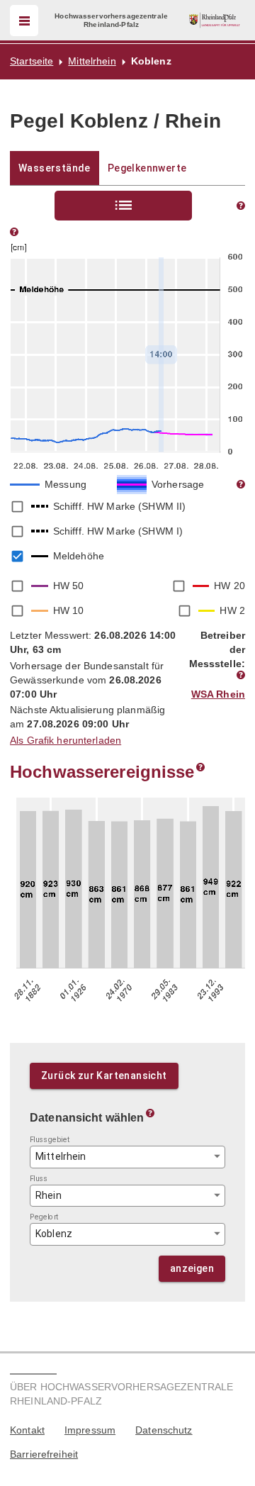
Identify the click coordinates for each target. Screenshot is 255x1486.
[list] (124, 205)
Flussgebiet (50, 1140)
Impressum (89, 1430)
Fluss (39, 1178)
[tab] (54, 168)
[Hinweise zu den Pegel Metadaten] (241, 675)
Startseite (31, 61)
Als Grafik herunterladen (65, 740)
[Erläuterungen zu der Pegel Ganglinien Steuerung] (241, 205)
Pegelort (45, 1217)
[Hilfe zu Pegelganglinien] (14, 232)
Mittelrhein (91, 61)
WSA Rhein (218, 694)
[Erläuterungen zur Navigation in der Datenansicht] (150, 1113)
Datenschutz (163, 1430)
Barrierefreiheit (44, 1454)
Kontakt (27, 1430)
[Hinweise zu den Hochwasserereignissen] (200, 767)
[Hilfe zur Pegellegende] (241, 484)
